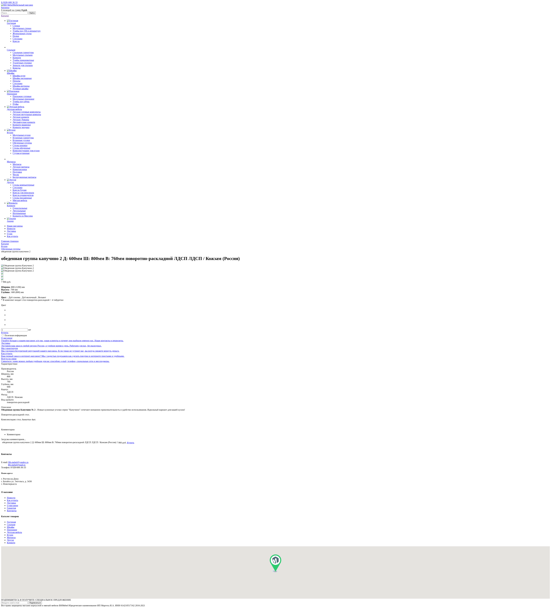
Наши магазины (15, 226)
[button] (275, 563)
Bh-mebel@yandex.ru (18, 462)
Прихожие (12, 530)
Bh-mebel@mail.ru (16, 465)
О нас (9, 233)
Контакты (12, 510)
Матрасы (11, 537)
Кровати (11, 542)
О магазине (12, 505)
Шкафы (10, 527)
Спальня (11, 524)
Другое (10, 540)
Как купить (12, 236)
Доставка (11, 231)
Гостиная (11, 522)
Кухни (10, 535)
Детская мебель (14, 532)
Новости (11, 228)
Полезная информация (16, 335)
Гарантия (11, 508)
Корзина (5, 7)
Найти (32, 13)
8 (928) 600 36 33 (9, 2)
